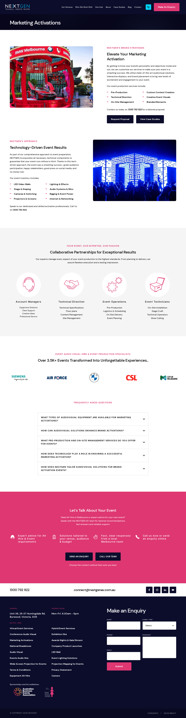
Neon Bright (170, 713)
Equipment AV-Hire (20, 675)
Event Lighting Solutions (64, 658)
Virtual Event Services (21, 628)
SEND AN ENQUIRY (79, 556)
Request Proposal (120, 119)
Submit (119, 666)
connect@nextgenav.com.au (94, 590)
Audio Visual (16, 652)
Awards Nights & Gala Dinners (67, 640)
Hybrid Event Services (63, 628)
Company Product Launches (67, 646)
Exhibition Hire (59, 634)
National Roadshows (20, 646)
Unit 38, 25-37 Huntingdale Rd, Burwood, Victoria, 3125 (27, 615)
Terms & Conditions (20, 669)
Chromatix (153, 713)
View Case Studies (150, 119)
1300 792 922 (19, 590)
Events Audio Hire (19, 658)
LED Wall (56, 652)
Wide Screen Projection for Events (28, 663)
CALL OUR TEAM (108, 556)
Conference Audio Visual (23, 634)
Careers (56, 675)
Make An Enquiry (166, 7)
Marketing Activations (21, 640)
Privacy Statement (62, 669)
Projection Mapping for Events (67, 663)
